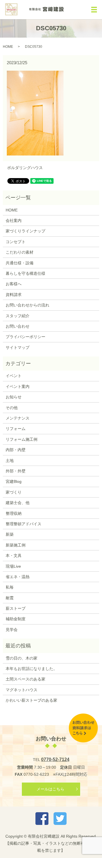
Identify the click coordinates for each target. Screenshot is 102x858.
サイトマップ (17, 347)
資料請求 (14, 294)
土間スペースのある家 (25, 679)
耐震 (10, 598)
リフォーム (16, 428)
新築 (10, 534)
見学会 (12, 629)
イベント (14, 375)
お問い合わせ (17, 326)
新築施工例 (16, 545)
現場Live (13, 566)
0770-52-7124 (55, 759)
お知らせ (14, 397)
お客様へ (14, 284)
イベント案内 (17, 386)
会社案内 (14, 220)
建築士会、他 (17, 502)
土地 (10, 460)
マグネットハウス (21, 690)
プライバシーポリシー (25, 336)
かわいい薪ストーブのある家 (31, 700)
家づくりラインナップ (25, 231)
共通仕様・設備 (19, 263)
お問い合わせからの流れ (27, 305)
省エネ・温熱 (17, 576)
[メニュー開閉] (94, 9)
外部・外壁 (16, 471)
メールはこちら (50, 789)
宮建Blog (14, 481)
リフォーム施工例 (21, 439)
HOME (8, 47)
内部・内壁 (16, 450)
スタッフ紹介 (17, 316)
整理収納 (14, 513)
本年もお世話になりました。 (31, 668)
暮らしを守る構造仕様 (25, 273)
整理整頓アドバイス (23, 524)
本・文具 (14, 555)
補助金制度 (16, 619)
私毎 (10, 587)
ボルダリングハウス (25, 167)
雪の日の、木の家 (21, 658)
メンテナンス (17, 418)
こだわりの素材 (19, 252)
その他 (12, 407)
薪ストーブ (16, 608)
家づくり (14, 492)
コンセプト (16, 241)
